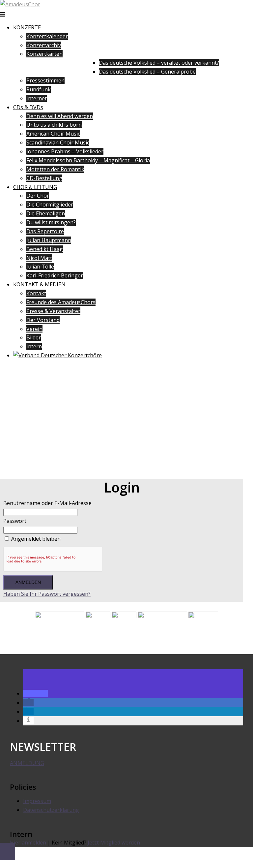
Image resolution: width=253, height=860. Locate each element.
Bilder (33, 337)
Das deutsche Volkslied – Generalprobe (147, 71)
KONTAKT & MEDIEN (39, 284)
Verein (34, 329)
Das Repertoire (45, 231)
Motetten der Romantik (55, 169)
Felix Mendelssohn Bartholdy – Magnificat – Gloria (88, 160)
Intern (34, 346)
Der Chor (37, 195)
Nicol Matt (39, 258)
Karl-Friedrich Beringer (54, 275)
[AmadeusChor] (20, 4)
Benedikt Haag (44, 249)
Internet (36, 98)
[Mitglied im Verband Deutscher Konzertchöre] (57, 355)
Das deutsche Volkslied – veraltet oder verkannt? (159, 62)
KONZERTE (27, 27)
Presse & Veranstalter (53, 311)
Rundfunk (38, 89)
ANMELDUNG (27, 763)
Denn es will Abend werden (59, 116)
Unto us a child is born (54, 124)
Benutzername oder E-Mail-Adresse (47, 503)
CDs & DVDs (28, 107)
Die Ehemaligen (45, 213)
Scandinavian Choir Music (57, 142)
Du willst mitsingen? (51, 222)
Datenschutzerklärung (51, 809)
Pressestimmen (45, 80)
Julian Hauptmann (48, 240)
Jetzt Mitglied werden (114, 842)
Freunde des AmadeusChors (61, 302)
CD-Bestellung (44, 178)
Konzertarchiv (43, 45)
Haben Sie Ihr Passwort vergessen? (47, 593)
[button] (35, 693)
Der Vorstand (43, 320)
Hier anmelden (28, 842)
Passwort (14, 521)
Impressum (37, 801)
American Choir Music (53, 133)
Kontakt (36, 293)
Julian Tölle (40, 266)
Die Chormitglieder (49, 204)
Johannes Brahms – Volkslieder (64, 151)
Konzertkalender (47, 36)
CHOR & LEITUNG (35, 187)
